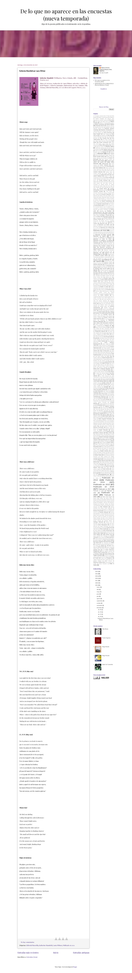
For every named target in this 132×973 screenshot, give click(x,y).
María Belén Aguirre (107, 416)
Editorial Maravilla (32, 945)
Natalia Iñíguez (105, 449)
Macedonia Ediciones (109, 405)
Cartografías (96, 174)
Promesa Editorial (105, 475)
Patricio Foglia (108, 466)
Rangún (95, 499)
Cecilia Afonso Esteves (98, 177)
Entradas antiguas (81, 952)
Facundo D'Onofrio (104, 288)
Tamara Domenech (99, 538)
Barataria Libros (96, 152)
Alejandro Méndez (97, 128)
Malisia (110, 407)
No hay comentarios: (28, 942)
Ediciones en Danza (99, 236)
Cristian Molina (102, 197)
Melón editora (110, 442)
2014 (96, 573)
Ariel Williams (104, 149)
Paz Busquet (97, 471)
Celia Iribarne (101, 181)
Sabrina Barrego (96, 517)
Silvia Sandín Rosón (108, 531)
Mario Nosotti (96, 434)
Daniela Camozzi (102, 204)
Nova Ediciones (107, 455)
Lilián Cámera (106, 391)
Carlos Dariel (96, 169)
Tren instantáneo (105, 542)
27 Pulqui (108, 115)
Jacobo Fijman (110, 338)
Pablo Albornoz (102, 460)
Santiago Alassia (108, 520)
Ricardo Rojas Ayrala (102, 505)
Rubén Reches (96, 515)
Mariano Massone (105, 428)
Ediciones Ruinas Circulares (100, 248)
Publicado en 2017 (105, 489)
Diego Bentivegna (109, 212)
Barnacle (100, 153)
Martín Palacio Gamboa (104, 438)
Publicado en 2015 (101, 484)
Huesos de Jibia (109, 325)
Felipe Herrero (101, 289)
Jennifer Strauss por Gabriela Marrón (106, 345)
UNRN (112, 542)
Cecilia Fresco (106, 178)
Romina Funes (106, 510)
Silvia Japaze (111, 529)
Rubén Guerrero (109, 513)
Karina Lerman (105, 366)
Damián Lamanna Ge (108, 199)
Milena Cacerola (96, 445)
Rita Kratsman (104, 506)
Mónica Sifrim (104, 446)
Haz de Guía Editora (108, 318)
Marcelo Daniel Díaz (109, 412)
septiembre (100, 601)
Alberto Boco (105, 121)
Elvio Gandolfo (96, 275)
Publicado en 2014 (103, 481)
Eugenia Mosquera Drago (108, 282)
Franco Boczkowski (104, 302)
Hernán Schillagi (109, 321)
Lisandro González (99, 395)
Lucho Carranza (101, 400)
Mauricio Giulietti (96, 441)
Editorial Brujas (111, 254)
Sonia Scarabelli (97, 535)
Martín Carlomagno (104, 437)
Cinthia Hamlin (102, 185)
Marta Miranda (110, 435)
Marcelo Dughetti (99, 413)
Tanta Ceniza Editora (108, 540)
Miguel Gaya (109, 443)
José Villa (109, 356)
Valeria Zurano (96, 548)
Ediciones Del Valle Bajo (109, 233)
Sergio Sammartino (104, 526)
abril (98, 589)
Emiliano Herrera (105, 275)
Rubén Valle (104, 515)
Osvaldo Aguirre (97, 459)
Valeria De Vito (105, 545)
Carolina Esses (101, 170)
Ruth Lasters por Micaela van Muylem (103, 516)
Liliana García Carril (105, 392)
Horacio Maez (109, 324)
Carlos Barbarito (110, 166)
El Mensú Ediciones (104, 270)
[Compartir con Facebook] (56, 938)
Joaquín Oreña (105, 346)
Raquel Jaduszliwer (102, 499)
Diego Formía (96, 215)
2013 (96, 571)
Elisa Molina (100, 274)
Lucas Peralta (105, 399)
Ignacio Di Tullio (102, 329)
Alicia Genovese (108, 132)
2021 (96, 585)
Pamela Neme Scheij (104, 463)
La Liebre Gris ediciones (100, 373)
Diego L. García (105, 215)
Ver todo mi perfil (103, 72)
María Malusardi (103, 423)
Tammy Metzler (98, 540)
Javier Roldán (106, 343)
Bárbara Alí (105, 152)
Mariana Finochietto (98, 427)
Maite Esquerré (103, 407)
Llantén (111, 395)
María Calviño (96, 417)
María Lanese (107, 420)
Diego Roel (100, 216)
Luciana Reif (102, 403)
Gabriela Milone (103, 306)
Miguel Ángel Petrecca (100, 443)
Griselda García (107, 314)
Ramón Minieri (109, 498)
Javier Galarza (101, 341)
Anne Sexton (101, 146)
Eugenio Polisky (108, 284)
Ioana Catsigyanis (97, 334)
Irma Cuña (108, 335)
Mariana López (109, 427)
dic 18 (100, 612)
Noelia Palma (98, 455)
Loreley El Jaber (102, 398)
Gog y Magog (110, 311)
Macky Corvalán (98, 406)
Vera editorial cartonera (107, 551)
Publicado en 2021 (69, 945)
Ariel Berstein (96, 149)
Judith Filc (104, 363)
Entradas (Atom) (32, 957)
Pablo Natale (102, 462)
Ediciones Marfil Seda (98, 244)
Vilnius (102, 558)
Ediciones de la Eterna (106, 227)
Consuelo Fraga (105, 194)
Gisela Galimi (102, 311)
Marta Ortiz (95, 437)
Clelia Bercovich (102, 190)
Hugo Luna (109, 327)
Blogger (75, 967)
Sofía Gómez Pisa (107, 534)
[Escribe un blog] (63, 938)
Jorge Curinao (103, 350)
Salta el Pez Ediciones (107, 517)
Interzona (111, 332)
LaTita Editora (111, 377)
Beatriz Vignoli (110, 153)
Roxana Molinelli (103, 512)
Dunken (102, 220)
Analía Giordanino (103, 142)
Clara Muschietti (105, 187)
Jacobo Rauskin (96, 339)
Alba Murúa (97, 121)
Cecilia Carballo (108, 177)
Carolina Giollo (109, 170)
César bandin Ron (97, 183)
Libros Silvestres (110, 389)
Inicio (55, 952)
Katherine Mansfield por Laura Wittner (32, 70)
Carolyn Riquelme (108, 173)
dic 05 (100, 609)
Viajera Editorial (108, 554)
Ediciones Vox (97, 252)
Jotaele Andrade (106, 357)
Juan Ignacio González (104, 360)
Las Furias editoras (102, 377)
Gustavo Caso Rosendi (107, 316)
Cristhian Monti (102, 195)
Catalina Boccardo (104, 174)
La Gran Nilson (110, 371)
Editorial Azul (108, 252)
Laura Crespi (98, 378)
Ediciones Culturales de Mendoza (100, 226)
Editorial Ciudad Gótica (101, 255)
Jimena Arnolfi (97, 346)
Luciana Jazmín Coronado (99, 402)
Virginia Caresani (96, 559)
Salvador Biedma (97, 519)
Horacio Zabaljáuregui (98, 325)
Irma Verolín (99, 336)
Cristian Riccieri (109, 197)
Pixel (112, 473)
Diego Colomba (108, 213)
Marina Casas (102, 431)
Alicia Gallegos (98, 132)
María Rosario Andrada (105, 424)
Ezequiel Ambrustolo (97, 285)
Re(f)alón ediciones (103, 502)
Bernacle (97, 155)
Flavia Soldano (104, 295)
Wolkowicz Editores (98, 562)
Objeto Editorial (104, 456)
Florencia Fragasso (104, 296)
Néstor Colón (97, 453)
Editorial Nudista (101, 265)
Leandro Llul (96, 382)
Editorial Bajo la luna (99, 254)
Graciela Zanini (96, 314)
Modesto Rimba (105, 445)
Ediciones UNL (108, 251)
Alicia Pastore (96, 134)
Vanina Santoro (105, 548)
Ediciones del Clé (109, 229)
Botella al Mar (110, 156)
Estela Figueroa (104, 281)
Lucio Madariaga (110, 403)
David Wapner (98, 205)
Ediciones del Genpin (103, 232)
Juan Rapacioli (100, 361)
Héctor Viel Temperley (99, 320)
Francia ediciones (103, 300)
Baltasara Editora (108, 150)
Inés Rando (104, 332)
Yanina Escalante (103, 563)
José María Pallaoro (99, 356)
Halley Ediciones (97, 318)
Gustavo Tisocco (108, 317)
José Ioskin (111, 354)
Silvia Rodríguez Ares (97, 531)
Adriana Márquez (110, 117)
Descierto (102, 211)
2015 (96, 576)
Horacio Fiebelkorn (99, 324)
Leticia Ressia (106, 385)
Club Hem (109, 190)
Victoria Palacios (105, 556)
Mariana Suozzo (96, 428)
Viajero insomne (97, 555)
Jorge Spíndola (104, 354)
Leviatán (106, 387)
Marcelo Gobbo (109, 413)
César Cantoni (108, 183)
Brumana (105, 158)
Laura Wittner (57, 945)
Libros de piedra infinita (99, 389)
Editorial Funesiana (97, 263)
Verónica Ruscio (110, 552)
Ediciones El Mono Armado (103, 235)
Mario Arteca (109, 432)
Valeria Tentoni (109, 547)
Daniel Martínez (96, 202)
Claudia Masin (103, 188)
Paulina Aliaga (101, 470)
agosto (99, 598)
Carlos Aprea (101, 166)
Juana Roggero (96, 363)
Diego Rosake (108, 216)
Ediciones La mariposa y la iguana (102, 240)
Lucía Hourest (110, 400)
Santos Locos (109, 522)
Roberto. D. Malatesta (108, 509)
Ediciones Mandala (108, 243)
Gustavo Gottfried (97, 317)
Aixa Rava (111, 120)
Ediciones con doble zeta (105, 224)
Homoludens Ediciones (108, 323)
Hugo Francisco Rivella (100, 327)
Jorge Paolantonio (99, 353)
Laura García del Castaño (106, 380)
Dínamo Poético (97, 219)
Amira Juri (106, 136)
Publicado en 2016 (103, 487)
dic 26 (100, 616)
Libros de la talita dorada (106, 388)
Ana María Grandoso (107, 139)
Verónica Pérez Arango (99, 552)
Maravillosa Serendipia (103, 410)
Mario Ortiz (103, 434)
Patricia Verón (101, 466)
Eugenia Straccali (99, 284)
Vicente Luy (107, 555)
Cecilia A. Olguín (108, 176)
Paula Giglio (106, 467)
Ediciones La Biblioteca (106, 237)
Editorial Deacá (97, 260)
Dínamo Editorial (108, 217)
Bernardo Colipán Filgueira (107, 155)
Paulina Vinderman (110, 470)
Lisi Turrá (106, 395)
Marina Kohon (110, 431)
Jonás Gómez (107, 349)
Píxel (94, 474)
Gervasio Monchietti (103, 310)
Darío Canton (111, 204)
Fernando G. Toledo (108, 291)
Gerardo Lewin (105, 309)
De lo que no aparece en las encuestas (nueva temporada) (66, 14)
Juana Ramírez (108, 361)
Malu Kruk (95, 409)
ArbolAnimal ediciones (100, 148)
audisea (112, 149)
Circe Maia (110, 185)
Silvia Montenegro (107, 530)
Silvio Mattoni (96, 534)
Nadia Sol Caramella (108, 448)
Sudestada (105, 535)
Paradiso (102, 464)
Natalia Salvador (102, 452)
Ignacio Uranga (111, 329)
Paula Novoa (106, 469)
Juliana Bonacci (101, 364)
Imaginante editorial (100, 331)
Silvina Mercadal (109, 533)
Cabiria (102, 162)
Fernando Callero (98, 291)
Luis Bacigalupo (99, 405)
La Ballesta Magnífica (105, 368)
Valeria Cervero (105, 67)
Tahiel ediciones (110, 537)
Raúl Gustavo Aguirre (105, 501)
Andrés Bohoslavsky (104, 145)
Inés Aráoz (110, 331)
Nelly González (111, 452)
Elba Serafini (103, 271)
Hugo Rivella (96, 328)
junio (98, 594)
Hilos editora (96, 323)
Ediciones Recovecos (106, 247)
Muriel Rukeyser (98, 448)
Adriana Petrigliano (100, 118)
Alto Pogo (110, 135)
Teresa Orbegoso (99, 541)
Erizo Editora (105, 279)
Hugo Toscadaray (105, 328)
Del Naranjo (104, 208)
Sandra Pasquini (97, 520)
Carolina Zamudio (97, 173)
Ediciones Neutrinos (108, 244)
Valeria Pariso (101, 547)
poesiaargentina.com (103, 474)
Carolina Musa (109, 172)
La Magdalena (99, 374)
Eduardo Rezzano (104, 267)
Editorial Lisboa (108, 263)
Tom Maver (96, 542)
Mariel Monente (103, 430)
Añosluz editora (110, 146)
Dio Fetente (106, 219)
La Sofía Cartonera (104, 375)
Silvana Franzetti (102, 527)
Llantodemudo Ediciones (99, 396)
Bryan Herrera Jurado (107, 159)
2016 (96, 578)
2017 (96, 580)
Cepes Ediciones (109, 181)
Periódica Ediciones (105, 473)
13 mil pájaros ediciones (98, 115)
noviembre (99, 605)
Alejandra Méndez (110, 125)
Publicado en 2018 (98, 490)
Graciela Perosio (108, 313)
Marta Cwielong (101, 435)
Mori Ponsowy (111, 446)
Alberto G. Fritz (103, 122)
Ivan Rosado (107, 336)
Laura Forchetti (106, 378)
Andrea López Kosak (103, 143)
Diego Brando (98, 213)
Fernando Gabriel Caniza (100, 292)
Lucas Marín (97, 399)
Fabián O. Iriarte (104, 286)
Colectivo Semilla (98, 191)
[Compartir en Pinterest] (39, 942)
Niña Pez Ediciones (110, 453)
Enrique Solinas (108, 278)
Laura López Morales (98, 381)
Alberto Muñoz (111, 122)
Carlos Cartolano (109, 167)
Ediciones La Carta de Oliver (102, 239)
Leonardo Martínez (103, 384)
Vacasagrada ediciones (100, 544)
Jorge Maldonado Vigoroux (108, 352)
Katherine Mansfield (45, 945)
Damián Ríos (96, 201)
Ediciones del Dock (99, 230)
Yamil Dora (107, 562)
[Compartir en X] (59, 938)
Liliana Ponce (101, 393)
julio (98, 596)
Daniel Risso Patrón (106, 202)
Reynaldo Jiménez (104, 504)
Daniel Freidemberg (107, 201)
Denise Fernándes (104, 209)
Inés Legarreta (96, 332)
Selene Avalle (106, 523)
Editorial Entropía (108, 261)
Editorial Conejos (103, 257)
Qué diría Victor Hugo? (106, 496)
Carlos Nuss (103, 169)
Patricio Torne (97, 467)
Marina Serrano (99, 432)
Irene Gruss (106, 334)
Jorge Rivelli (106, 353)
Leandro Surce (105, 382)
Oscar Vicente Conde (108, 457)
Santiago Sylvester (98, 522)
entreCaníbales (96, 279)
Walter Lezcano (108, 560)
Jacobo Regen (106, 339)
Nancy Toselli (96, 449)
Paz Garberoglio (105, 471)
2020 (96, 583)
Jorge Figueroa (98, 352)
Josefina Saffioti (96, 357)
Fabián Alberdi (106, 285)
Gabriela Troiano (108, 307)
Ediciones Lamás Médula (100, 241)
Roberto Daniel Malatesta (106, 508)
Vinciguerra (109, 558)
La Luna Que (110, 373)
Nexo (103, 453)
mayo (98, 591)
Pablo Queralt (110, 462)
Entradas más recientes (28, 952)
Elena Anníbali (104, 272)
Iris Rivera (102, 335)
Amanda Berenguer (97, 136)
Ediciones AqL (103, 223)
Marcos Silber (106, 414)
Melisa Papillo (102, 442)
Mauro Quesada (105, 441)
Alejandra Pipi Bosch (99, 127)
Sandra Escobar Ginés (108, 519)
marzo (98, 587)
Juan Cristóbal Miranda (105, 359)
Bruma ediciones (97, 158)
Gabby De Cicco (102, 303)
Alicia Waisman (103, 135)
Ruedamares (111, 515)
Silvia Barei (95, 529)
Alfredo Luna (111, 131)
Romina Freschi (97, 510)
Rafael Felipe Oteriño (98, 498)
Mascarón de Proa (107, 439)
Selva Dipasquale (102, 524)
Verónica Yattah (99, 554)
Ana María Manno (97, 141)
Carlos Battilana (99, 167)
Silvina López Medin (98, 533)
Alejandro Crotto (109, 127)
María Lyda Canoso (106, 421)
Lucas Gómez (111, 398)
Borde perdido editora (98, 156)
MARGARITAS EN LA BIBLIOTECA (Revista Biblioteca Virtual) (104, 84)
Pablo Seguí (96, 463)
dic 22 (100, 614)
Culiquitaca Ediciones (97, 198)
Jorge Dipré (111, 350)
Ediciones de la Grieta (98, 229)
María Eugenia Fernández (105, 418)
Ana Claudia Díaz (104, 138)
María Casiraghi (104, 417)
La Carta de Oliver (106, 370)
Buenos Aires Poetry (98, 160)
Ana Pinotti (106, 141)
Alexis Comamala (103, 131)
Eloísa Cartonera (109, 274)
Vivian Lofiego (105, 559)
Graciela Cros (98, 313)
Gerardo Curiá (96, 309)
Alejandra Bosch (100, 125)
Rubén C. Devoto (100, 513)
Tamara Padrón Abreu (109, 538)
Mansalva (102, 409)
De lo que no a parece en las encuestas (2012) (102, 81)
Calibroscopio (105, 163)
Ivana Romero (102, 338)
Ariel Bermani (110, 148)
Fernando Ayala (110, 289)
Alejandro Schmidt (105, 129)
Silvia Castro (103, 529)
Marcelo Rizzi (96, 414)
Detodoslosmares (97, 212)
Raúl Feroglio (96, 501)
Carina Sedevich (104, 165)
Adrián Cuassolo (102, 117)
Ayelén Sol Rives (98, 150)
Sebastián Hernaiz (97, 523)
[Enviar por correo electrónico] (66, 938)
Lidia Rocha (98, 391)
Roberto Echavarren (97, 509)
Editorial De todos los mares (105, 258)
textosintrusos (109, 541)
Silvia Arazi (109, 527)
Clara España (96, 187)
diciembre (99, 607)
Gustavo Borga (96, 316)
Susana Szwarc (101, 537)
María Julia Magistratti (97, 420)
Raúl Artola (110, 499)
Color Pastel (109, 191)
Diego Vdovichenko (97, 217)
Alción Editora (110, 124)
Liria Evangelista (110, 393)
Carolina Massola (98, 172)
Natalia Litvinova (104, 450)
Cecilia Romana (103, 180)
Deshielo (109, 211)
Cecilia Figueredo (97, 178)
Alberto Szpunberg (99, 124)
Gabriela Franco (104, 304)
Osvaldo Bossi (106, 459)
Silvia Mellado (98, 530)
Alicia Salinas (106, 134)
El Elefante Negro (98, 268)
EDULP (111, 267)
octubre (99, 603)
